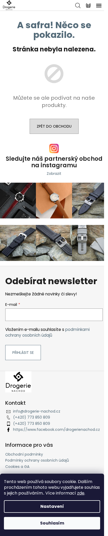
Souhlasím (52, 523)
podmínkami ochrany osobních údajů (47, 332)
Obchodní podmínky (24, 454)
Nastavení (52, 506)
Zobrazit (54, 173)
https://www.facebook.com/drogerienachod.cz (56, 429)
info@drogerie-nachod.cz (36, 411)
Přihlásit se (23, 352)
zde (80, 493)
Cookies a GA (17, 466)
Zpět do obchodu (54, 126)
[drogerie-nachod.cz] (18, 381)
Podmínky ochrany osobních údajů (37, 460)
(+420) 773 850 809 (31, 417)
